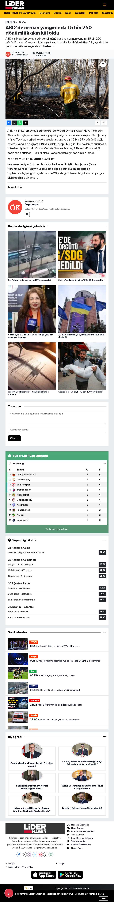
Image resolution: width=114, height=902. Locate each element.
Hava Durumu (77, 828)
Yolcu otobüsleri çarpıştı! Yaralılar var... (54, 646)
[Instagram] (29, 854)
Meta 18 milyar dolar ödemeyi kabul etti (56, 705)
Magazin (107, 13)
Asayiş (34, 642)
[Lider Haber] (14, 5)
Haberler (10, 22)
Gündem (80, 13)
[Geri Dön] (8, 893)
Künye (62, 863)
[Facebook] (18, 854)
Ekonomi (44, 13)
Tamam (103, 898)
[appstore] (44, 875)
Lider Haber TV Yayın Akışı (20, 867)
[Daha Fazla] (25, 123)
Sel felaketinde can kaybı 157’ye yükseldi (29, 280)
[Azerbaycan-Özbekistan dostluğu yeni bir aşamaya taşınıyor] (32, 309)
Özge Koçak (31, 204)
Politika (93, 13)
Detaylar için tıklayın (57, 529)
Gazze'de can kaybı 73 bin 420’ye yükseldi (80, 392)
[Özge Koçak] (15, 207)
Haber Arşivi (77, 848)
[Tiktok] (45, 854)
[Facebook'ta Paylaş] (9, 123)
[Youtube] (40, 854)
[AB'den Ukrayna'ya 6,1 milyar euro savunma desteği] (82, 309)
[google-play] (70, 875)
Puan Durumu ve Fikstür (82, 838)
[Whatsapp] (51, 854)
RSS (30, 888)
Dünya (57, 13)
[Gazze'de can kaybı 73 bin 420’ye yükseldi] (82, 366)
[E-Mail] (27, 214)
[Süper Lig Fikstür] (104, 540)
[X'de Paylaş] (14, 123)
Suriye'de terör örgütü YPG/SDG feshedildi (81, 280)
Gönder (14, 438)
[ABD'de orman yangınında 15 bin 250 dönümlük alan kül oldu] (57, 89)
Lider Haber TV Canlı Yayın (19, 13)
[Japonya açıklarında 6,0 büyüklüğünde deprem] (32, 366)
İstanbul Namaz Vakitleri (82, 831)
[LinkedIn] (35, 854)
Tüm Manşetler (78, 841)
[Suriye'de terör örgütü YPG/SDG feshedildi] (82, 254)
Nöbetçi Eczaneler (80, 825)
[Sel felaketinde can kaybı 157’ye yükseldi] (32, 254)
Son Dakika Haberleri (81, 845)
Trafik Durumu (77, 835)
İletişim (11, 863)
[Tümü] (104, 632)
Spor (68, 13)
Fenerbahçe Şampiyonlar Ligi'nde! (52, 675)
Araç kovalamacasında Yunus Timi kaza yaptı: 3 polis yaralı (65, 660)
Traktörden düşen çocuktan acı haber (54, 719)
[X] (24, 854)
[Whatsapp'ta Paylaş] (19, 123)
